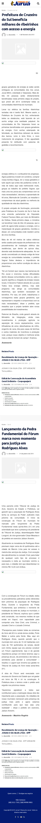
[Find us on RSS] (24, 817)
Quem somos (12, 793)
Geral (9, 424)
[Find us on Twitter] (18, 817)
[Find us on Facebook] (15, 817)
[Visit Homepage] (20, 3)
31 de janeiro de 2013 (26, 453)
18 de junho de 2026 (20, 363)
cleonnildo (12, 34)
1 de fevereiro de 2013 (26, 34)
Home (4, 10)
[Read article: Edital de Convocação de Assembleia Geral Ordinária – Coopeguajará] (20, 396)
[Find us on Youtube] (21, 817)
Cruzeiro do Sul (12, 10)
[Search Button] (38, 3)
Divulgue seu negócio (26, 793)
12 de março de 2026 (20, 384)
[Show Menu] (3, 3)
